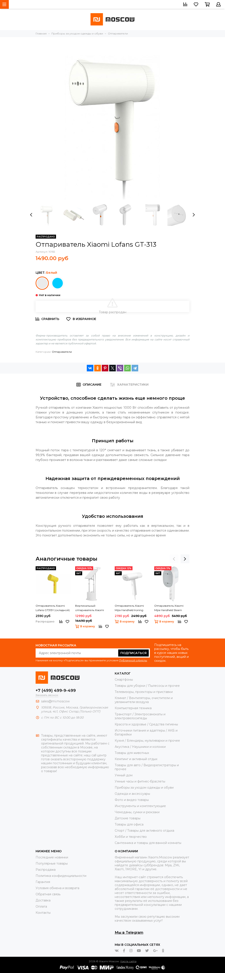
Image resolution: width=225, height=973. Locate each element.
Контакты (43, 913)
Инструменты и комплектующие (140, 806)
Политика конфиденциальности (61, 876)
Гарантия (43, 882)
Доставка (43, 900)
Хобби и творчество (131, 837)
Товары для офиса (129, 824)
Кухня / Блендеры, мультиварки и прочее (147, 741)
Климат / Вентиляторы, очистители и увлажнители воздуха (144, 700)
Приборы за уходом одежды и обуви (144, 788)
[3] (42, 283)
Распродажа (46, 870)
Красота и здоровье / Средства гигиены (146, 724)
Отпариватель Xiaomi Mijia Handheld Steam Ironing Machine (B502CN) (171, 608)
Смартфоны (124, 680)
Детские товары (127, 818)
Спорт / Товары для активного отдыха (144, 831)
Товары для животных (132, 753)
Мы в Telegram (129, 932)
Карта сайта (128, 961)
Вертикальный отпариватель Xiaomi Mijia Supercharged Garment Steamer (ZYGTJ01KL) (89, 608)
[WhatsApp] (127, 368)
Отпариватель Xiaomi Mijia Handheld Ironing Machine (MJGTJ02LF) (129, 608)
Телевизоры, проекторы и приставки (144, 692)
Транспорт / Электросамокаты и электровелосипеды (140, 716)
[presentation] (31, 214)
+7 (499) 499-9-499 (56, 690)
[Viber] (120, 368)
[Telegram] (135, 368)
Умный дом (123, 775)
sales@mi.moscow (55, 701)
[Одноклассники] (97, 368)
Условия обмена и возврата (57, 888)
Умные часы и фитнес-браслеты (140, 781)
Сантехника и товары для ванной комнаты (148, 843)
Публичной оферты (133, 660)
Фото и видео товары (132, 800)
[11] (57, 283)
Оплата (41, 906)
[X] (112, 368)
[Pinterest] (105, 368)
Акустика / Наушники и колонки (140, 747)
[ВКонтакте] (90, 368)
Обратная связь (48, 894)
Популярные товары (52, 863)
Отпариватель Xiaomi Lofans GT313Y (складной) (53, 608)
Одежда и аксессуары (132, 794)
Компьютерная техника (133, 708)
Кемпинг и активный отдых (136, 759)
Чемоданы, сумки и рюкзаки (137, 812)
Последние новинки (52, 857)
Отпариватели (62, 351)
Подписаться (133, 653)
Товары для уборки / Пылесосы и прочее (147, 686)
